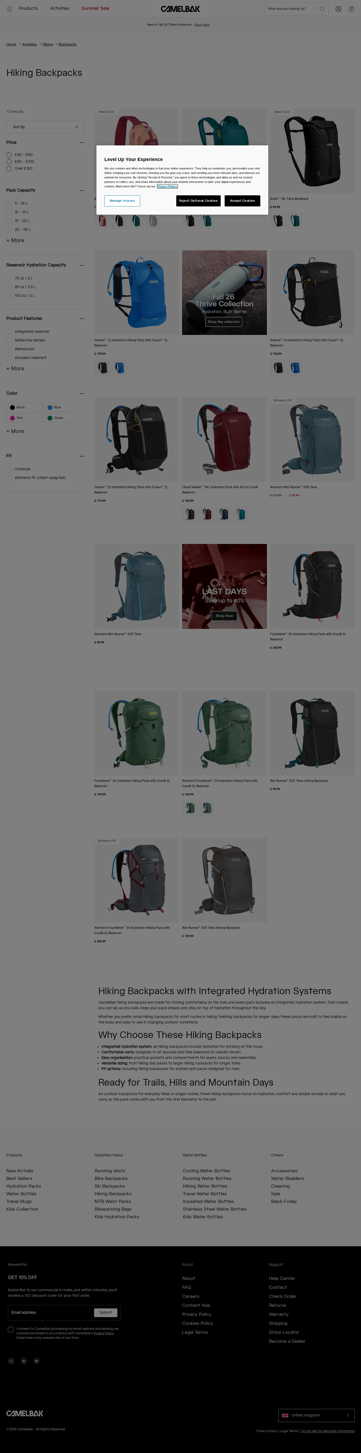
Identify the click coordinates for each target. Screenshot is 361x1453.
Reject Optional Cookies (198, 201)
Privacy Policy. (167, 186)
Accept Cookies (242, 201)
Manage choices (122, 201)
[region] (182, 180)
